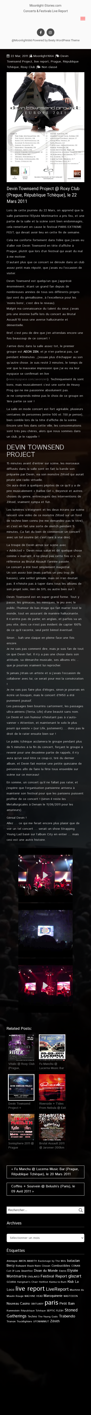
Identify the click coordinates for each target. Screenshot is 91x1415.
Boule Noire (34, 1266)
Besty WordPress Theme (64, 40)
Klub (71, 1281)
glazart (75, 1276)
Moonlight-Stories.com (45, 5)
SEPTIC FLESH (55, 1311)
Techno (32, 1317)
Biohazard (21, 1266)
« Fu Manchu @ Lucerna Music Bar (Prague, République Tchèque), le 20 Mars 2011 (45, 1172)
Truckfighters (24, 1321)
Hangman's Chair (27, 1282)
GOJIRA (11, 1282)
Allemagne (12, 1261)
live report (41, 61)
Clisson (46, 1266)
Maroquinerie (53, 1296)
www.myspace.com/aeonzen (27, 379)
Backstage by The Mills (52, 1261)
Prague (56, 61)
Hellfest (43, 1282)
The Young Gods (48, 1317)
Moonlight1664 (43, 56)
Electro (62, 1271)
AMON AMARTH (28, 1261)
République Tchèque (33, 1311)
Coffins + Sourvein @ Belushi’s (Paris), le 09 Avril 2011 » (43, 1189)
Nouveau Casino (18, 1304)
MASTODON (71, 1296)
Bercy (11, 1266)
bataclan (73, 1260)
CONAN (75, 1266)
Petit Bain (67, 1303)
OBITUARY (37, 1304)
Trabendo (67, 1316)
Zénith (55, 1321)
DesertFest (27, 1271)
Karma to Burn (57, 1282)
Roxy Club (28, 67)
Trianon (11, 1321)
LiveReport (57, 1289)
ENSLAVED (34, 1277)
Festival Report (54, 1276)
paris (51, 1302)
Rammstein (13, 1311)
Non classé (49, 67)
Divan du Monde (46, 1270)
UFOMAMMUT (41, 1321)
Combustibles (60, 1266)
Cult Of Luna (13, 1271)
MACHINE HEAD (34, 1296)
